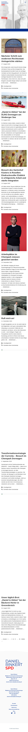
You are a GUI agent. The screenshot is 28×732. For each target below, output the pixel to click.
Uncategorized (7, 86)
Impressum (14, 707)
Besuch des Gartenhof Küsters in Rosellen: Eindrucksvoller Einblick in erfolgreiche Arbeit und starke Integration (13, 175)
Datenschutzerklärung (14, 709)
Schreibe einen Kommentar (10, 88)
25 (20, 639)
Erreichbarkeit (14, 705)
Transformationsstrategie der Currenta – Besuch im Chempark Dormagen (13, 456)
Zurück (4, 639)
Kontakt (14, 703)
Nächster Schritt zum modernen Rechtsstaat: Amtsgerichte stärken (12, 58)
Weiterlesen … (14, 82)
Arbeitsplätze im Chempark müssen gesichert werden (10, 257)
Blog (14, 711)
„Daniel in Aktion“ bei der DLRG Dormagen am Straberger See (13, 114)
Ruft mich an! (7, 318)
